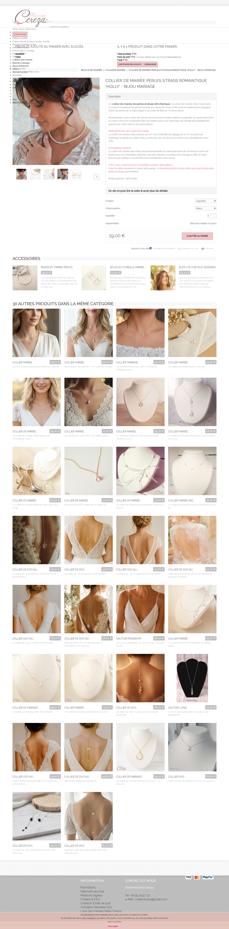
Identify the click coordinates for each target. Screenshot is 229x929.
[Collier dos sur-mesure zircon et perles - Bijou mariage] (192, 748)
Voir (33, 353)
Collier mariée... (23, 362)
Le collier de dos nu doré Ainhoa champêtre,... (139, 573)
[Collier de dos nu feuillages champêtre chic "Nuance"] (88, 610)
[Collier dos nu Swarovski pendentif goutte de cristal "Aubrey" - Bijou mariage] (37, 748)
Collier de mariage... (26, 707)
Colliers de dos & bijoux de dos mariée (31, 41)
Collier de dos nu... (26, 569)
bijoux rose (18, 84)
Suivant (96, 177)
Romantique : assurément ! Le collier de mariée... (88, 366)
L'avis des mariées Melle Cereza (101, 911)
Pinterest (15, 888)
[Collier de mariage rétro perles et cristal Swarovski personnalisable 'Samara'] (37, 679)
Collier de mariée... (25, 431)
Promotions (88, 887)
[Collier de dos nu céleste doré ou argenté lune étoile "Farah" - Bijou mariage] (88, 748)
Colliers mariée (20, 38)
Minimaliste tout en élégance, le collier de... (85, 504)
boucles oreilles (20, 72)
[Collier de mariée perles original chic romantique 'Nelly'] (37, 403)
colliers (16, 69)
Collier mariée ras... (181, 500)
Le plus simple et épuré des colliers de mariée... (36, 366)
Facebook (15, 880)
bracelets (17, 75)
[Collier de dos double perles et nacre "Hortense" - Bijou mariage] (88, 817)
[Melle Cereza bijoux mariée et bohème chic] (31, 18)
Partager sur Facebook (164, 248)
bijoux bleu (18, 78)
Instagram (15, 895)
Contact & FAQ (90, 899)
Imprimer (209, 248)
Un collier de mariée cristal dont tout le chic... (86, 712)
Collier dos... (177, 776)
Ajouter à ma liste (140, 248)
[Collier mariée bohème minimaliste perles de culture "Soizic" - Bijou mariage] (88, 403)
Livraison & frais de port (96, 903)
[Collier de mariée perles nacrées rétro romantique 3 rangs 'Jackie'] (37, 472)
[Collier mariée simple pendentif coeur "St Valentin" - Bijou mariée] (37, 334)
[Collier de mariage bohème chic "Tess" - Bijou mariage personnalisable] (140, 748)
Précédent (18, 170)
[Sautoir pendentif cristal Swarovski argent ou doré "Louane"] (140, 610)
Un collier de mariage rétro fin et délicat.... (33, 712)
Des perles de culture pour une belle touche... (86, 435)
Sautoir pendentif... (129, 638)
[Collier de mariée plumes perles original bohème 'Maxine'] (140, 472)
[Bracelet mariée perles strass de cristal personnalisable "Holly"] (25, 278)
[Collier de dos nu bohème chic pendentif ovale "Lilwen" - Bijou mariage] (192, 541)
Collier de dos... (75, 569)
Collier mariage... (127, 362)
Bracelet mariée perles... (57, 267)
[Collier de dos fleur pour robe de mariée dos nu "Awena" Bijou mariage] (140, 679)
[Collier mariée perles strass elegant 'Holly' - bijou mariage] (23, 174)
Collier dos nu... (127, 569)
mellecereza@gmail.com (151, 899)
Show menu (19, 29)
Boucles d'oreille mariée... (128, 267)
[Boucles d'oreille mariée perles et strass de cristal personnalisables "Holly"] (94, 278)
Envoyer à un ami (190, 248)
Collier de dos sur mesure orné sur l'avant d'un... (192, 781)
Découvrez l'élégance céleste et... (80, 781)
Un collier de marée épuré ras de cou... (187, 366)
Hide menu (30, 29)
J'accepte (112, 926)
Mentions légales (91, 895)
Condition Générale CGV (96, 907)
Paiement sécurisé (92, 891)
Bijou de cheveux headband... (199, 267)
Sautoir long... (178, 707)
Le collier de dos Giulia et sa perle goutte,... (85, 573)
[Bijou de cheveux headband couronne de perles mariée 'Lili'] (163, 278)
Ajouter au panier (197, 236)
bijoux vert (18, 81)
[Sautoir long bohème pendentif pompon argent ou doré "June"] (192, 679)
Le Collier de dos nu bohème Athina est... (33, 643)
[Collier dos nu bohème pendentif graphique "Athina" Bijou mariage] (37, 610)
